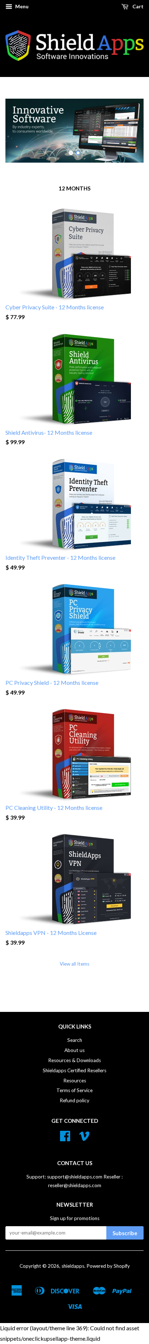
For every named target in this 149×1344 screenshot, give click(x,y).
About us (74, 1050)
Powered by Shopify (108, 1266)
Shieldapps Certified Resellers (74, 1070)
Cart (137, 6)
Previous (21, 131)
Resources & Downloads (74, 1060)
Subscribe (124, 1233)
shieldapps (72, 1266)
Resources (74, 1080)
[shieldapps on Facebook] (65, 1138)
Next (128, 131)
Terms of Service (74, 1090)
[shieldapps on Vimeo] (84, 1138)
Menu (21, 6)
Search (74, 1040)
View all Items (74, 964)
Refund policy (74, 1100)
